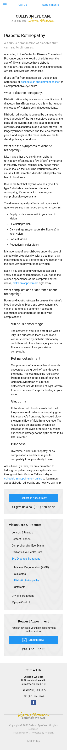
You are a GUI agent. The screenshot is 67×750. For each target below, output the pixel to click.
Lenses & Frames (22, 532)
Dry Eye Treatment (23, 595)
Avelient (49, 732)
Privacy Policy (20, 732)
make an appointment (25, 283)
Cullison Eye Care (38, 725)
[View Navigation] (6, 5)
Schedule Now (36, 639)
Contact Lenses (21, 539)
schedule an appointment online (40, 82)
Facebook (33, 702)
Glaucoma (20, 574)
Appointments (50, 4)
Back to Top (33, 741)
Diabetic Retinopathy (26, 580)
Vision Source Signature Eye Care (33, 715)
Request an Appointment (33, 498)
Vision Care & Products (25, 525)
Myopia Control (21, 602)
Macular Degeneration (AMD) (31, 567)
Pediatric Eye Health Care (27, 552)
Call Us (23, 4)
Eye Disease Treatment (26, 558)
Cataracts (19, 587)
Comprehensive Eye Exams (28, 545)
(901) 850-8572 (44, 507)
